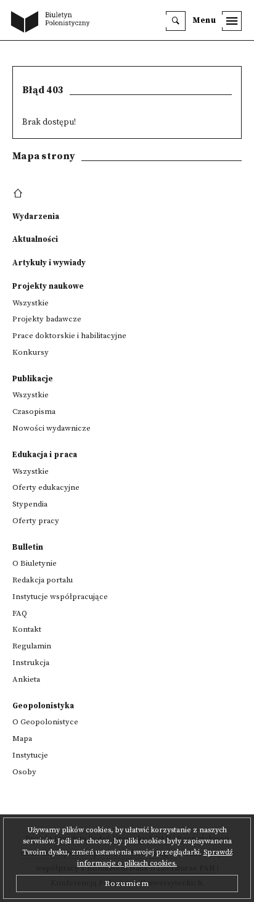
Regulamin (31, 646)
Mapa (22, 738)
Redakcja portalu (42, 580)
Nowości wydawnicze (51, 428)
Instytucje (30, 755)
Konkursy (30, 352)
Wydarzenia (35, 216)
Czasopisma (33, 411)
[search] (176, 21)
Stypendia (29, 504)
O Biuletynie (34, 563)
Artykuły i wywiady (49, 263)
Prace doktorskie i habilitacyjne (69, 336)
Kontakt (26, 629)
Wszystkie (30, 303)
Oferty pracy (35, 521)
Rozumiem (127, 883)
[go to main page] (53, 22)
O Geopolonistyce (45, 722)
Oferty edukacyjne (46, 487)
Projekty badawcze (46, 319)
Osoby (24, 772)
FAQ (19, 613)
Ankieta (26, 679)
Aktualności (35, 239)
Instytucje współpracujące (60, 597)
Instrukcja (30, 663)
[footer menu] (19, 193)
